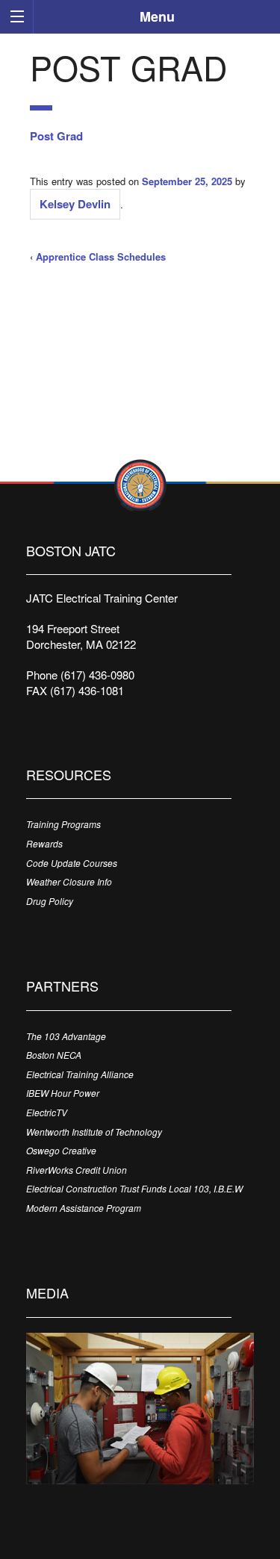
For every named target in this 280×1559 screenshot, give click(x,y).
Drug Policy (49, 900)
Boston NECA (53, 1054)
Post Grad (56, 136)
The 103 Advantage (66, 1036)
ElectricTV (46, 1112)
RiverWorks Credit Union (76, 1169)
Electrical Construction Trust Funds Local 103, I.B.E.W (134, 1188)
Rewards (44, 843)
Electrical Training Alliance (80, 1074)
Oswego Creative (61, 1150)
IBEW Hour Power (62, 1092)
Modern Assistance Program (83, 1207)
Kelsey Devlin (75, 204)
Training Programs (63, 824)
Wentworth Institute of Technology (94, 1131)
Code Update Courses (71, 862)
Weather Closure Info (69, 881)
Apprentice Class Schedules (101, 256)
